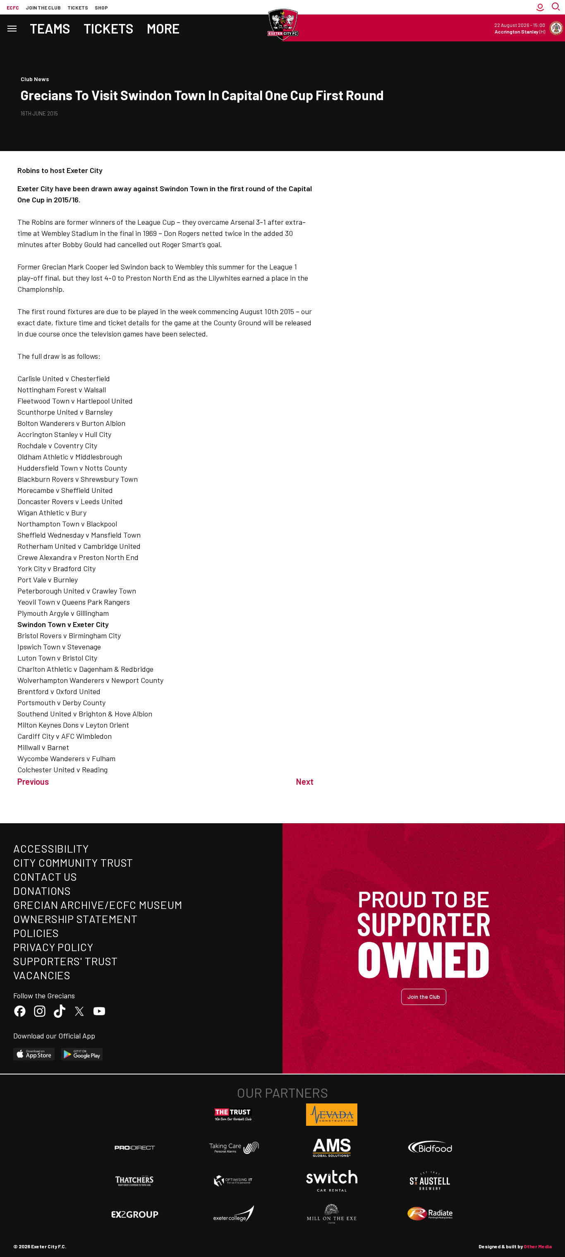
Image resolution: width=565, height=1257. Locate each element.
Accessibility (51, 848)
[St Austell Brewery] (430, 1181)
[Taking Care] (233, 1148)
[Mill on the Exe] (331, 1214)
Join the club (43, 7)
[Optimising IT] (233, 1180)
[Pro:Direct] (134, 1147)
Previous (33, 781)
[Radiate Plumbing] (430, 1214)
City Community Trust (73, 862)
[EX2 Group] (134, 1214)
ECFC (13, 7)
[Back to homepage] (282, 25)
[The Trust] (233, 1114)
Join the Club (423, 996)
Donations (42, 890)
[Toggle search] (556, 7)
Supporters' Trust (65, 960)
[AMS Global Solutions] (331, 1148)
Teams (50, 28)
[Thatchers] (134, 1180)
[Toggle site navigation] (11, 27)
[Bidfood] (430, 1147)
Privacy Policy (53, 946)
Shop (101, 7)
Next (305, 781)
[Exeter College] (233, 1214)
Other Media (538, 1246)
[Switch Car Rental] (331, 1181)
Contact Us (45, 876)
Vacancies (42, 975)
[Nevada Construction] (331, 1114)
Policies (36, 932)
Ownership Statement (75, 918)
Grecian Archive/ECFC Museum (97, 904)
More (163, 28)
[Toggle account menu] (540, 7)
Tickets (77, 7)
